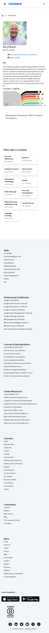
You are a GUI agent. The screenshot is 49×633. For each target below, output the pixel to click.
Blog (5, 517)
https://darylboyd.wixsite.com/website (23, 55)
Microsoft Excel (9, 272)
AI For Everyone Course (12, 354)
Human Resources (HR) (12, 269)
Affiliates (7, 570)
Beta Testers (8, 514)
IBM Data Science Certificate (14, 326)
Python (6, 279)
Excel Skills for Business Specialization (17, 363)
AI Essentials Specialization (13, 347)
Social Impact (8, 483)
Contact (6, 561)
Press (6, 542)
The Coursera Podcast (12, 520)
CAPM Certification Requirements (15, 397)
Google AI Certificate (11, 300)
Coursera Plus (9, 457)
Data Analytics (9, 263)
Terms (6, 548)
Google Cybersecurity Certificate (15, 303)
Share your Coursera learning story (16, 423)
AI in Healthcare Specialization (14, 357)
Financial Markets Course (13, 366)
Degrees (7, 467)
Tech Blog (7, 523)
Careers (7, 451)
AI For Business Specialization (14, 350)
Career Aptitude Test (11, 394)
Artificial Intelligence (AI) (12, 256)
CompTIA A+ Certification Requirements (18, 401)
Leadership (8, 448)
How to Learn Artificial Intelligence (16, 413)
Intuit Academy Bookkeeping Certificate (18, 329)
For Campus (8, 476)
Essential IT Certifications (13, 407)
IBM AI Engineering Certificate (14, 319)
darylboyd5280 (14, 58)
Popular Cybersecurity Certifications (17, 420)
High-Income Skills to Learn (13, 410)
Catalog (6, 454)
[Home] (2, 15)
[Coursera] (15, 4)
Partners (7, 511)
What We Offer (9, 444)
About (6, 441)
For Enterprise (9, 470)
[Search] (44, 4)
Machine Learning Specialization (15, 370)
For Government (9, 473)
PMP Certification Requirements (15, 417)
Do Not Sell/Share (10, 577)
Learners (7, 507)
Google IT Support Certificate (14, 310)
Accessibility (8, 558)
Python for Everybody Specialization (17, 376)
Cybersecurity (9, 260)
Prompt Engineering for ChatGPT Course (18, 373)
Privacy (6, 551)
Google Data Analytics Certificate (15, 307)
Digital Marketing (10, 266)
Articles (6, 564)
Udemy (6, 489)
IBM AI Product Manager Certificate (16, 323)
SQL (5, 282)
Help (5, 554)
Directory (7, 567)
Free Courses (8, 486)
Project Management (11, 276)
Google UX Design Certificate (14, 316)
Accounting (8, 253)
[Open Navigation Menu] (5, 4)
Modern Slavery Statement (13, 574)
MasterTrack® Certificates (13, 464)
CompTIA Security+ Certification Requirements (20, 404)
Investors (7, 545)
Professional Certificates (13, 460)
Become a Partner (10, 480)
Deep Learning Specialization (14, 360)
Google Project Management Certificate (18, 313)
